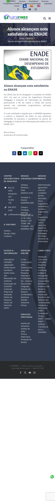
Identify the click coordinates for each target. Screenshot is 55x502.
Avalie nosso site (9, 274)
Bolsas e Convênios (42, 268)
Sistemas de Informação (43, 240)
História (7, 231)
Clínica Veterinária (25, 335)
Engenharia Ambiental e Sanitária (43, 206)
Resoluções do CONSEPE (10, 285)
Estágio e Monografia (43, 274)
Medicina (42, 225)
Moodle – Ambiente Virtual (25, 302)
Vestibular (42, 257)
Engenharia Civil (43, 213)
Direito (41, 195)
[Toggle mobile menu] (49, 18)
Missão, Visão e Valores (9, 234)
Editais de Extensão (8, 303)
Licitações (42, 262)
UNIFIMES (14, 366)
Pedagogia (42, 233)
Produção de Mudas (26, 340)
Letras (40, 222)
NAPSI (6, 308)
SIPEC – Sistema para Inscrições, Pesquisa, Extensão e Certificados (26, 272)
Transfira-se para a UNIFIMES (43, 329)
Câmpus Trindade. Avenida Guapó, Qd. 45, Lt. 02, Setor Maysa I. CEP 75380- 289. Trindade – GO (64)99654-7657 (27, 218)
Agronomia (42, 187)
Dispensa (42, 265)
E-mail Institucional (26, 260)
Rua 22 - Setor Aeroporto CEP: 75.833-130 (12, 195)
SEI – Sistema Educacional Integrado (26, 284)
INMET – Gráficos (41, 322)
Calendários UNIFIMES (9, 260)
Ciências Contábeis (42, 191)
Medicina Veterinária (42, 229)
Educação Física (42, 199)
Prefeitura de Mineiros (43, 287)
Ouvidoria (8, 270)
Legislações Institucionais (9, 266)
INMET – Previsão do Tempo (43, 313)
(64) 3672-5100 (12, 208)
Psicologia (42, 236)
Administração (44, 185)
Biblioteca (42, 283)
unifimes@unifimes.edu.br (12, 214)
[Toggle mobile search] (44, 18)
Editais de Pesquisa (8, 298)
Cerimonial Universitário (43, 279)
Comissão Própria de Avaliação (8, 292)
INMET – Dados (44, 318)
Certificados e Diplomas (26, 295)
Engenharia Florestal (43, 218)
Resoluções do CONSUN (10, 279)
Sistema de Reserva (25, 290)
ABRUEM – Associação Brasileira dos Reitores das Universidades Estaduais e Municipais (44, 300)
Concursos (42, 259)
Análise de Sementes (25, 324)
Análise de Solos (25, 330)
